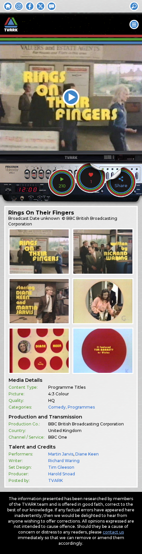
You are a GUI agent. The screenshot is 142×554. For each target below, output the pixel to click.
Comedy (57, 407)
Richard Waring (64, 460)
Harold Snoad (61, 473)
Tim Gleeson (61, 467)
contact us (113, 532)
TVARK (55, 480)
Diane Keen (87, 454)
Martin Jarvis (60, 454)
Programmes (81, 407)
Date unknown (45, 218)
